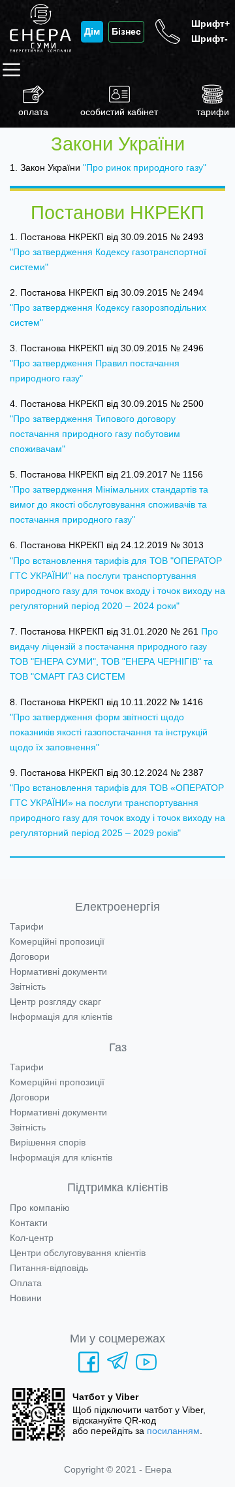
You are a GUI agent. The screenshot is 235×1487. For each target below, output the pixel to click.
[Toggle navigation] (14, 70)
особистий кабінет (119, 112)
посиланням (173, 1431)
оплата (33, 112)
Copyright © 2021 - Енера (118, 1469)
